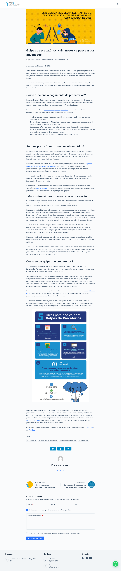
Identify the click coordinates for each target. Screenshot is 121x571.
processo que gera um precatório (56, 110)
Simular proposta (107, 4)
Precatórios (83, 440)
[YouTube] (90, 558)
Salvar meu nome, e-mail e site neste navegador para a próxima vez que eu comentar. (54, 533)
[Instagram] (87, 558)
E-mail (53, 504)
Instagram (89, 427)
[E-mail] (68, 448)
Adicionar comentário (35, 516)
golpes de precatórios (68, 440)
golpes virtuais (41, 188)
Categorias (92, 4)
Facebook (32, 430)
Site (76, 504)
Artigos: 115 (60, 470)
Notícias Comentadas (61, 59)
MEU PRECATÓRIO (33, 420)
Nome (30, 504)
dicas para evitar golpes (48, 440)
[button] (115, 564)
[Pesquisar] (117, 4)
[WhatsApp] (60, 448)
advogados (31, 440)
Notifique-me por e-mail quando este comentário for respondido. (50, 510)
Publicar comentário (35, 538)
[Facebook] (53, 448)
